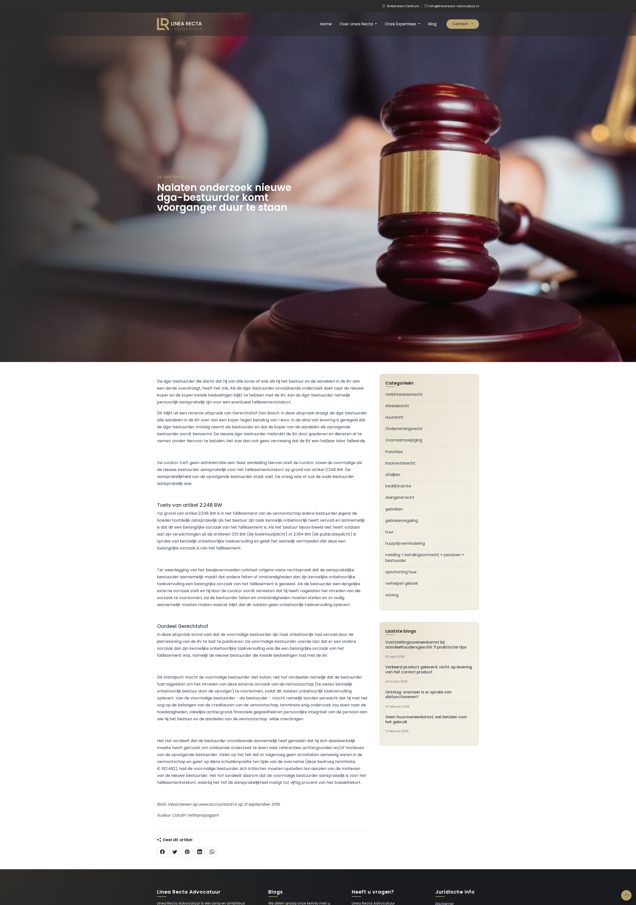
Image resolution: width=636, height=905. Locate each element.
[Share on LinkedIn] (199, 852)
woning (391, 595)
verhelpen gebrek (401, 583)
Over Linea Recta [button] (357, 24)
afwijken (392, 474)
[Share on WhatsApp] (212, 852)
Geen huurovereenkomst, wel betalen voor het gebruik (426, 719)
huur (389, 532)
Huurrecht (394, 417)
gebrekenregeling (401, 520)
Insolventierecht (400, 463)
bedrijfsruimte (398, 486)
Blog (432, 24)
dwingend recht (399, 497)
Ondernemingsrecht (404, 428)
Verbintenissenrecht (404, 394)
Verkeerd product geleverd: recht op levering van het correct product (428, 670)
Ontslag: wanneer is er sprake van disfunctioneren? (418, 695)
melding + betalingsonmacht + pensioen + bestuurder (424, 557)
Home (326, 24)
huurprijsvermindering (405, 543)
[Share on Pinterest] (187, 852)
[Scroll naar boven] (626, 895)
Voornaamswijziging (403, 440)
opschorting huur (401, 572)
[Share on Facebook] (162, 852)
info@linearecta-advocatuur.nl (454, 6)
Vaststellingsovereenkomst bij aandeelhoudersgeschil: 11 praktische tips (426, 645)
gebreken (394, 509)
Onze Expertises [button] (401, 24)
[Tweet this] (174, 852)
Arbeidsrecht (397, 405)
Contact (460, 23)
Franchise (394, 451)
